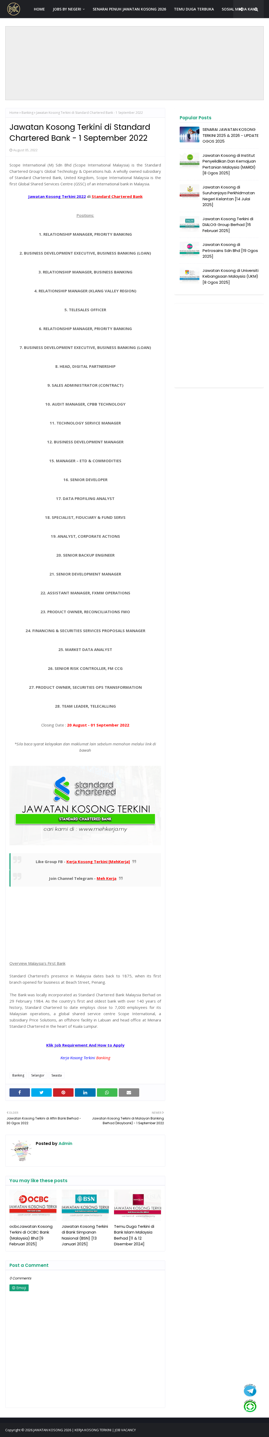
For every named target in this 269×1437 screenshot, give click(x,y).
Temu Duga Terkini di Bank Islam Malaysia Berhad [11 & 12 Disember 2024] (134, 1235)
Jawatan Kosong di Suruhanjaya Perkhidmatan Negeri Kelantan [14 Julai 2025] (229, 196)
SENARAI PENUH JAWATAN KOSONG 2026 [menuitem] (129, 9)
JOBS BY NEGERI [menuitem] (67, 9)
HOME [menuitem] (39, 9)
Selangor (37, 1075)
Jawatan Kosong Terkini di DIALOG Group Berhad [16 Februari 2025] (228, 224)
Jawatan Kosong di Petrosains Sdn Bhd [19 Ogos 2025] (230, 250)
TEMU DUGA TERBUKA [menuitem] (194, 9)
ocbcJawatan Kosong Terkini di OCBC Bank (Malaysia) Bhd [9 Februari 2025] (31, 1235)
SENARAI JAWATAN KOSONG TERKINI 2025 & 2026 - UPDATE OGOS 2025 (230, 135)
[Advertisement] (135, 63)
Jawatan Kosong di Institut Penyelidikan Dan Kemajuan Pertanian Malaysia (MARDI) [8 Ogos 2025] (229, 164)
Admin (65, 1143)
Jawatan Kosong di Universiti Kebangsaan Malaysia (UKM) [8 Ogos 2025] (230, 276)
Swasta (56, 1075)
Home (14, 112)
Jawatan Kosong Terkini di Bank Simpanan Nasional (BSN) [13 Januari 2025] (85, 1235)
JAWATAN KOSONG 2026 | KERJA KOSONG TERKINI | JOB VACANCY (84, 1430)
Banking (27, 112)
